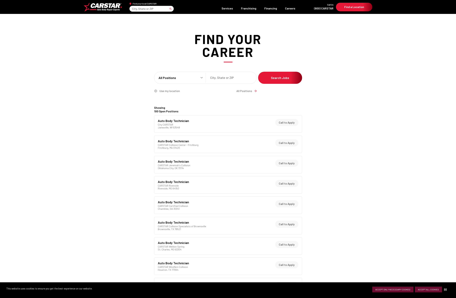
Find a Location (354, 7)
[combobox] (132, 8)
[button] (446, 289)
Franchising (248, 8)
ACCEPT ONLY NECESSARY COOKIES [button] (392, 289)
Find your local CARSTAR (145, 3)
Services (227, 8)
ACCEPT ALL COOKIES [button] (428, 289)
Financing (270, 8)
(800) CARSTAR (323, 7)
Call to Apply (287, 122)
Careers (290, 8)
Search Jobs (280, 78)
